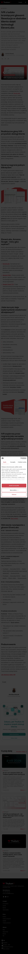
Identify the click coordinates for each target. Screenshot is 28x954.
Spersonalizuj (13, 490)
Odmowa (14, 494)
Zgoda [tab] (4, 462)
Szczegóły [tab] (12, 462)
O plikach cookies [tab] (22, 462)
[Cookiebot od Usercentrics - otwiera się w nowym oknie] (20, 458)
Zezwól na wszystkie (14, 485)
